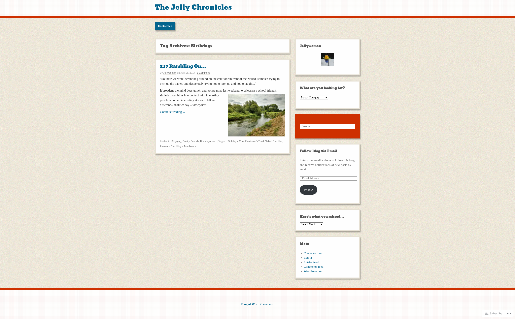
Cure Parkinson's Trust (251, 141)
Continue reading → (173, 112)
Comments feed (313, 266)
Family (186, 141)
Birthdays (233, 141)
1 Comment (203, 72)
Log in (308, 257)
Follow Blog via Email (318, 151)
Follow (308, 189)
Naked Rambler (273, 141)
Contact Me (165, 26)
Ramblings (177, 146)
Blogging (176, 141)
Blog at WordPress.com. (257, 304)
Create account (313, 253)
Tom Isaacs (190, 146)
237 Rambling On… (183, 66)
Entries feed (311, 262)
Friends (195, 141)
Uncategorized (208, 141)
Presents (165, 146)
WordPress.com (313, 271)
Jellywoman (169, 72)
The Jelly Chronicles (193, 7)
